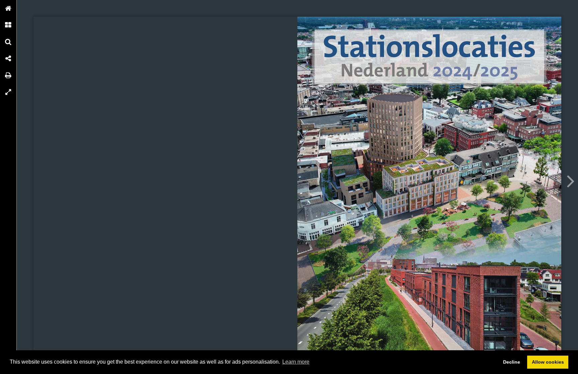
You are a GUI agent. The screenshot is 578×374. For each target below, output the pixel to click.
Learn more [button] (295, 362)
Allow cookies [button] (548, 362)
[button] (8, 8)
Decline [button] (511, 362)
